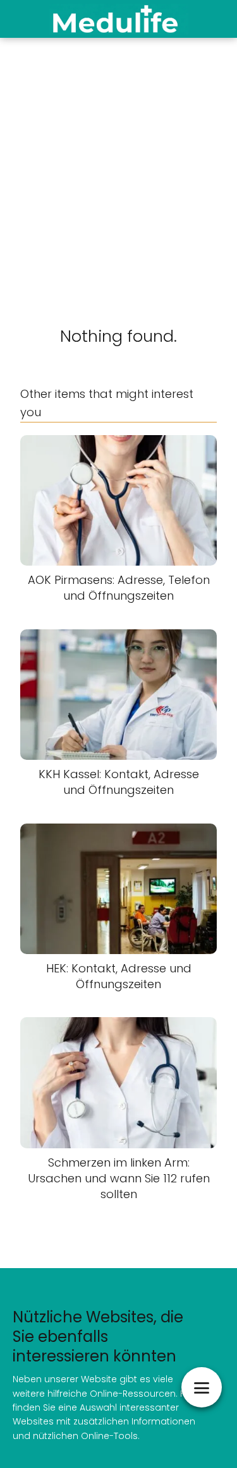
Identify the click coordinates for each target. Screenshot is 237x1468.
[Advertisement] (118, 162)
